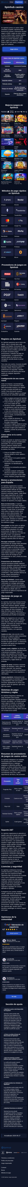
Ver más (14, 996)
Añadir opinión (14, 933)
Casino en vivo (12, 111)
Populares (4, 111)
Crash (18, 111)
